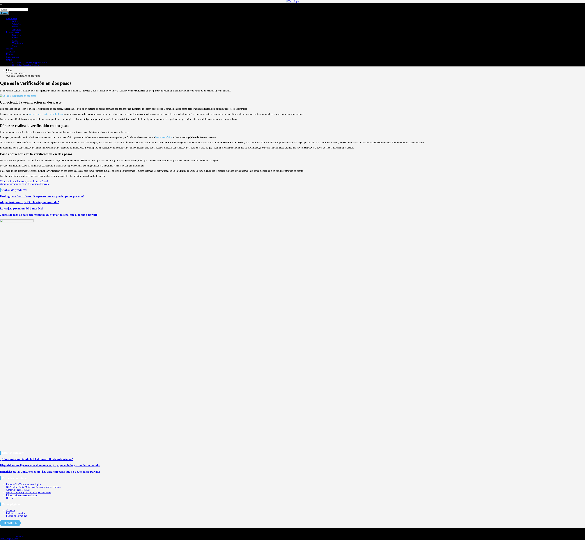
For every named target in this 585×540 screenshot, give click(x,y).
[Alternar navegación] (1, 4)
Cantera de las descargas (18, 489)
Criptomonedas (12, 57)
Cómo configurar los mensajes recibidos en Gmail (24, 181)
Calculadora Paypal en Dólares (25, 65)
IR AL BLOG (10, 523)
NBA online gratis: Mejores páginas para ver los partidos (33, 487)
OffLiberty (11, 498)
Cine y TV (16, 35)
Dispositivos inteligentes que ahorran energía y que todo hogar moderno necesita (50, 465)
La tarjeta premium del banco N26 (21, 208)
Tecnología (20, 536)
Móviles (9, 49)
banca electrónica (163, 137)
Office (15, 21)
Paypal (9, 60)
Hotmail (15, 27)
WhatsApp (16, 24)
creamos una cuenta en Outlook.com (46, 114)
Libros (15, 38)
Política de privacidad (9, 539)
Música (15, 40)
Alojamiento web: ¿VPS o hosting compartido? (29, 202)
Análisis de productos (14, 189)
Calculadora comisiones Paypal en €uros (29, 62)
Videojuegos (17, 43)
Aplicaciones (11, 18)
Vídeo (14, 46)
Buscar (3, 6)
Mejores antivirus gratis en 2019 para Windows (28, 492)
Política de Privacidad (16, 516)
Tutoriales (10, 51)
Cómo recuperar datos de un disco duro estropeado (24, 184)
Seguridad (16, 29)
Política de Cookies (15, 513)
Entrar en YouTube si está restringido (23, 484)
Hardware (10, 54)
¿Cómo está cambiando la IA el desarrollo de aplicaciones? (36, 459)
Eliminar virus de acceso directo (21, 495)
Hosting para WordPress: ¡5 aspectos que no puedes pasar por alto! (42, 196)
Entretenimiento (13, 32)
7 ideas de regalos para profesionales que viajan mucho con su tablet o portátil (49, 214)
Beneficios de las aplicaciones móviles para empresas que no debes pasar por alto (50, 471)
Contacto (10, 510)
